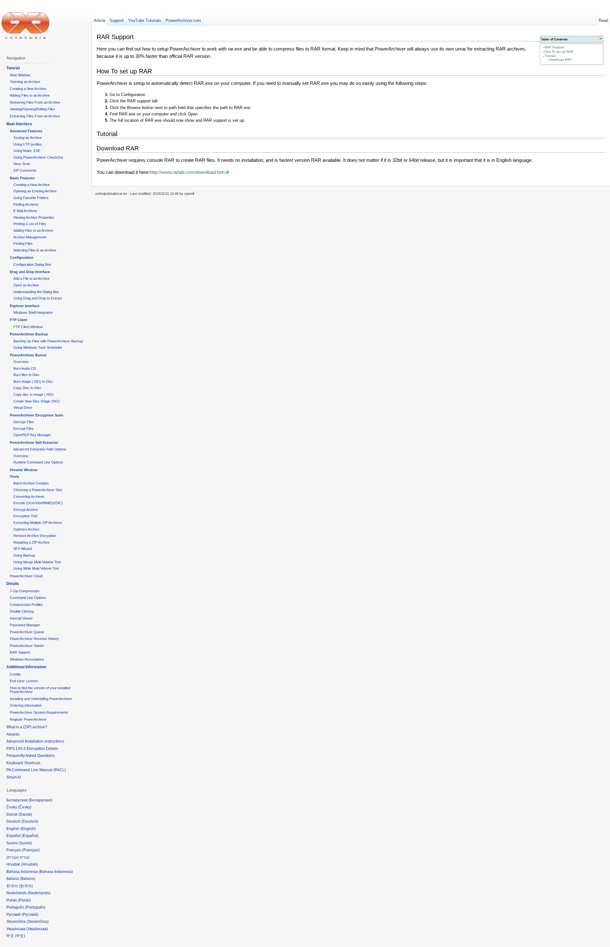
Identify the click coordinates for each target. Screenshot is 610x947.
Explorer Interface (24, 306)
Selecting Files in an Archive (34, 250)
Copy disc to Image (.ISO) (33, 394)
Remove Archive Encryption (34, 536)
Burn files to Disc (26, 375)
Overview (20, 362)
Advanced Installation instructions (35, 741)
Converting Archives (28, 496)
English (28, 829)
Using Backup (24, 555)
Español (30, 836)
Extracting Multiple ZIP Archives (37, 523)
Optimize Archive (26, 529)
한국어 (25, 886)
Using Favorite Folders (31, 198)
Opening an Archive (25, 82)
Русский (30, 914)
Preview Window (23, 470)
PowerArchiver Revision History (34, 639)
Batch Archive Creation (31, 483)
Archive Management (29, 237)
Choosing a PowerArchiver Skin (37, 490)
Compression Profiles (26, 605)
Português (35, 907)
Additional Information (26, 667)
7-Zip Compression (24, 591)
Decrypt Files (23, 422)
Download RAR (560, 59)
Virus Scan (21, 164)
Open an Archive (26, 285)
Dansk (25, 814)
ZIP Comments (25, 170)
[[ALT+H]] (25, 25)
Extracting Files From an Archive (35, 116)
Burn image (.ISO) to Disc (33, 381)
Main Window (20, 75)
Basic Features (22, 178)
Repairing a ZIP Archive (31, 542)
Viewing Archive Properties (33, 217)
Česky (24, 807)
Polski (24, 900)
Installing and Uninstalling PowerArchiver (41, 699)
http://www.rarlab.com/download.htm (187, 172)
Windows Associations (27, 659)
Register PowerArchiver (28, 719)
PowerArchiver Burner (28, 355)
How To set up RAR (559, 51)
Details (12, 583)
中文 (20, 936)
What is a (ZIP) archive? (26, 727)
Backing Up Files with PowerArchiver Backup (48, 341)
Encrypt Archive (25, 509)
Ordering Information (26, 705)
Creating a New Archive (28, 89)
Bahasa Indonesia (55, 871)
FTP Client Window (28, 327)
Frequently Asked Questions (30, 755)
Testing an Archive (27, 138)
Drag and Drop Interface (30, 272)
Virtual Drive (22, 407)
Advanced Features (26, 131)
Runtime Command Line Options (38, 462)
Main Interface (19, 124)
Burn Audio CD (24, 368)
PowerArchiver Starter (27, 646)
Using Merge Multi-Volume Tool (37, 562)
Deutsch (30, 821)
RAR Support (554, 47)
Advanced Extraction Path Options (39, 449)
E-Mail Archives (25, 211)
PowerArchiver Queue (27, 632)
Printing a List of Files (29, 224)
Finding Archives (26, 204)
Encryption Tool (25, 516)
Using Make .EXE (26, 151)
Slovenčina (37, 921)
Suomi (25, 843)
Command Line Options (28, 598)
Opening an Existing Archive (35, 191)
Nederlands (39, 893)
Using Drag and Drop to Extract (37, 298)
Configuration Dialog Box (32, 264)
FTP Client (18, 320)
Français (31, 850)
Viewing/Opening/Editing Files (32, 109)
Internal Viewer (21, 618)
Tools (14, 476)
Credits (15, 674)
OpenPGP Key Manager (32, 435)
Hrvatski (30, 864)
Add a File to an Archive (31, 278)
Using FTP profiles (27, 144)
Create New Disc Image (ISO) (36, 401)
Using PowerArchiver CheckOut (38, 157)
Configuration (21, 257)
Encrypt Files (23, 428)
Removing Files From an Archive (35, 102)
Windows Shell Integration (33, 312)
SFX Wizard (22, 549)
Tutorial (550, 56)
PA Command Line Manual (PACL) (36, 770)
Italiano (27, 878)
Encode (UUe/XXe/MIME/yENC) (38, 503)
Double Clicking (22, 611)
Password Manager (25, 625)
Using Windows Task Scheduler (37, 347)
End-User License (24, 681)
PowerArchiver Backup (29, 334)
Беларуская (40, 800)
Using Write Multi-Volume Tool (36, 568)
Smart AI (13, 777)
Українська (37, 929)
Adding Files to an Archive (30, 95)
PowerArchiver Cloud (26, 576)
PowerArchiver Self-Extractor (34, 442)
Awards (12, 734)
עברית (12, 857)
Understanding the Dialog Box (36, 292)
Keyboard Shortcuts (23, 763)
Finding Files (23, 243)
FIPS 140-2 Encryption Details (32, 748)
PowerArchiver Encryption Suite (36, 415)
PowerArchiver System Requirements (39, 712)
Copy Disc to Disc (27, 388)
